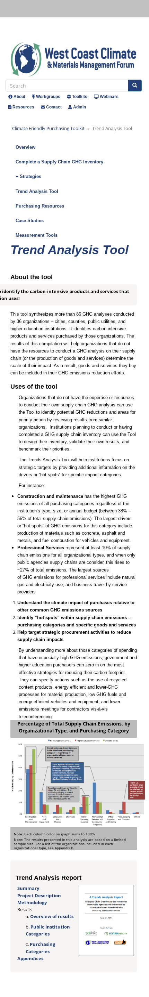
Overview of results (51, 916)
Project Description (39, 895)
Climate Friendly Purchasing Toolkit (48, 128)
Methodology (32, 902)
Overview (25, 147)
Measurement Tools (37, 235)
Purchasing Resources (40, 206)
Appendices (30, 958)
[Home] (76, 59)
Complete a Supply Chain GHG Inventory (59, 161)
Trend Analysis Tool (37, 191)
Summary (28, 888)
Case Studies (30, 220)
